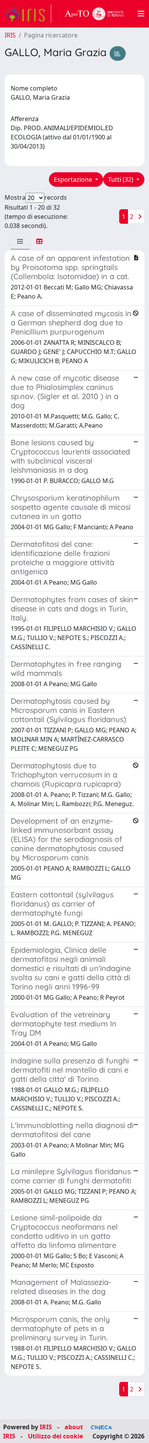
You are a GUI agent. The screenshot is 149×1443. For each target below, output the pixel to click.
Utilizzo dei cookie (55, 1436)
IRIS (10, 35)
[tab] (20, 241)
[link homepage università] (94, 14)
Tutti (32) (121, 179)
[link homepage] (28, 14)
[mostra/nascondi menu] (141, 14)
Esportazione (74, 179)
